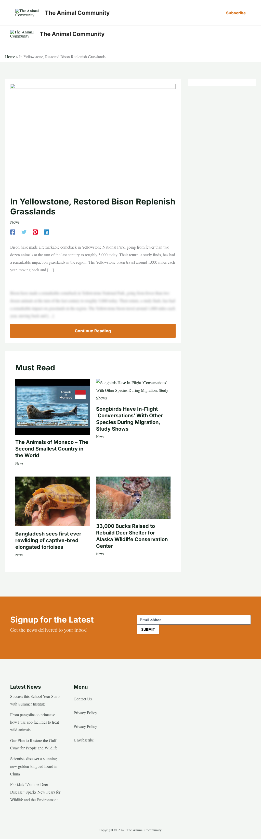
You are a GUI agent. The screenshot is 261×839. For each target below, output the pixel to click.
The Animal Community (77, 12)
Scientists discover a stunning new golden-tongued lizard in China (33, 766)
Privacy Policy (85, 712)
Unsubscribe (84, 740)
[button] (236, 13)
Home (10, 56)
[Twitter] (24, 231)
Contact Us (83, 698)
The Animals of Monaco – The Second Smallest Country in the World (51, 448)
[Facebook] (12, 231)
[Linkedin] (46, 231)
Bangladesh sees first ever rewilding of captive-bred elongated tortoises (48, 540)
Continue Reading (93, 330)
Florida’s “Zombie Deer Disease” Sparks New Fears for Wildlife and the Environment (35, 792)
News (15, 222)
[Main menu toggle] (245, 34)
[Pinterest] (35, 231)
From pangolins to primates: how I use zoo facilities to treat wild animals (34, 722)
